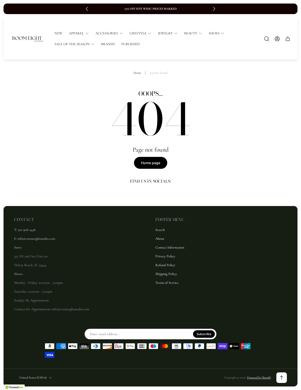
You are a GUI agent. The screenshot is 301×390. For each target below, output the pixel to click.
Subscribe (204, 334)
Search (160, 230)
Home (137, 73)
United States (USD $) (32, 377)
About (159, 238)
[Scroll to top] (281, 377)
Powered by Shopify (259, 377)
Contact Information (169, 247)
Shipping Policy (166, 274)
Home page (150, 163)
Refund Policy (165, 265)
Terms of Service (167, 282)
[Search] (266, 39)
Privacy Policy (165, 256)
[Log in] (277, 39)
